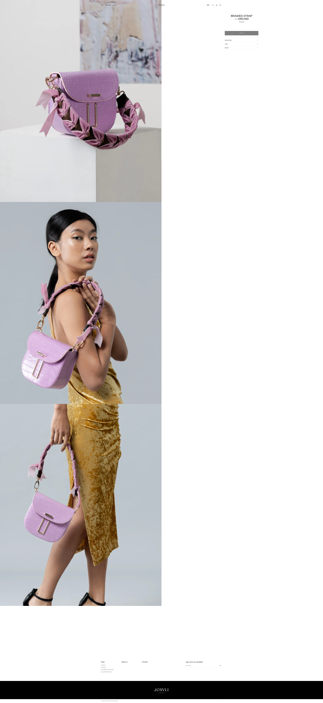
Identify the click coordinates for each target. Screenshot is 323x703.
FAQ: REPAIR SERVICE (106, 672)
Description (228, 40)
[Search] (213, 5)
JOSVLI (106, 700)
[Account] (216, 5)
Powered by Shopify (113, 700)
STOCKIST (103, 667)
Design (227, 47)
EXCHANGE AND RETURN (107, 669)
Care (226, 44)
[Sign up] (220, 665)
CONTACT (103, 665)
